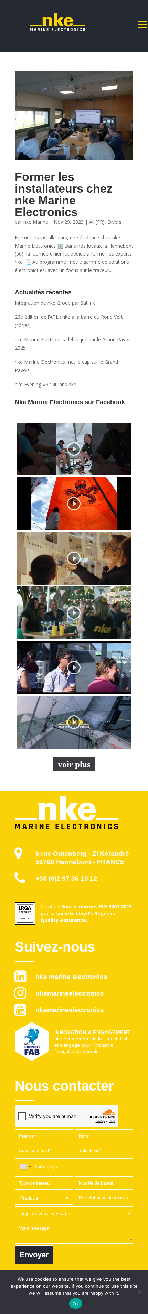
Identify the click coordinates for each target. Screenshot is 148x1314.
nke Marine (35, 222)
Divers (114, 222)
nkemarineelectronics (69, 993)
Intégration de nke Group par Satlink (55, 302)
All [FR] (97, 222)
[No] (139, 1292)
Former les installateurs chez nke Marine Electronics (64, 194)
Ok (76, 1303)
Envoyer (34, 1254)
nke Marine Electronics (71, 976)
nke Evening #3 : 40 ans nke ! (47, 384)
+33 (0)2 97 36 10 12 (66, 878)
